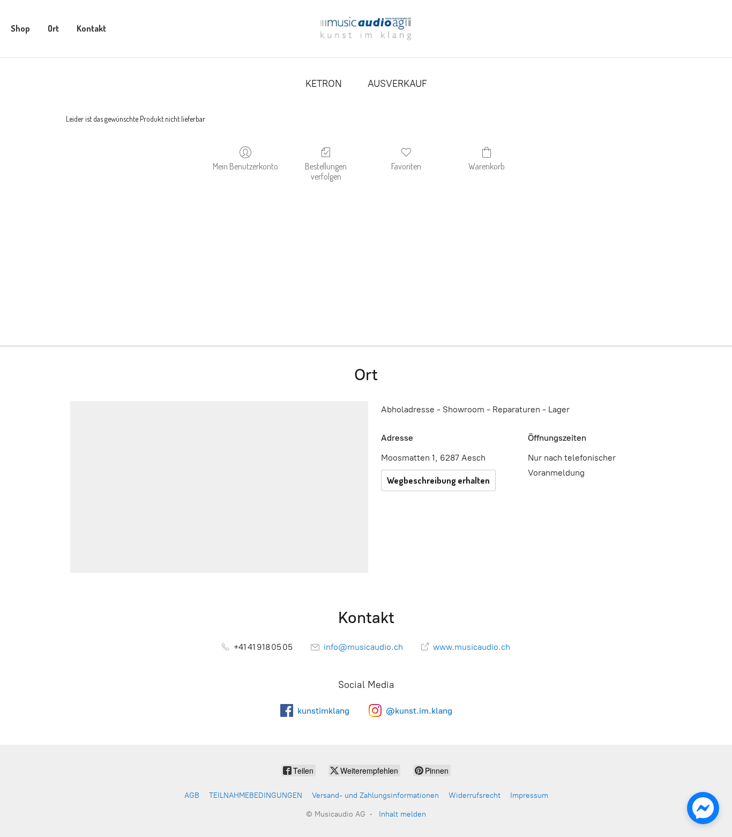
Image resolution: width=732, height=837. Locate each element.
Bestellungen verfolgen (326, 171)
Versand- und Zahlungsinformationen (375, 795)
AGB (191, 795)
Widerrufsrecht (475, 795)
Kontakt (91, 28)
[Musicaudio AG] (365, 28)
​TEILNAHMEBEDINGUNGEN (255, 795)
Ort (53, 28)
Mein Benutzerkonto (245, 166)
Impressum (529, 795)
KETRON (323, 84)
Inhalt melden (402, 814)
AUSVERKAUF (397, 84)
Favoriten (406, 166)
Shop (20, 28)
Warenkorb (486, 166)
